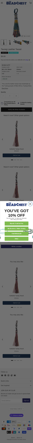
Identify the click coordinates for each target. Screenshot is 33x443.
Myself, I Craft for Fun (16, 223)
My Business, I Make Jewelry (16, 228)
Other (16, 238)
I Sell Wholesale (16, 233)
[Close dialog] (30, 204)
